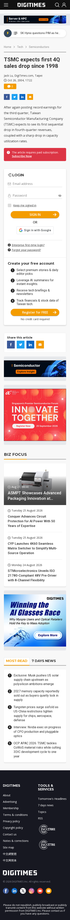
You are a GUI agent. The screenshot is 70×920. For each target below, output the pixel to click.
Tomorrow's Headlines (52, 799)
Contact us (10, 834)
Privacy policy (11, 821)
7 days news (45, 805)
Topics (42, 812)
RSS (40, 818)
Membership (11, 808)
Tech (20, 46)
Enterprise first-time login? (28, 245)
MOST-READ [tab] (16, 661)
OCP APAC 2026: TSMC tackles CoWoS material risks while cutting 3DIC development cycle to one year (37, 749)
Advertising (10, 802)
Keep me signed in (24, 205)
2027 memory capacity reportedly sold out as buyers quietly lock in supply (36, 695)
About (6, 795)
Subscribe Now (22, 156)
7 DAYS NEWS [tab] (44, 661)
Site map (8, 847)
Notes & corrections (16, 841)
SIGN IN (35, 214)
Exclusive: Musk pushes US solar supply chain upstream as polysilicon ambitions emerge (36, 680)
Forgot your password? (26, 250)
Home (7, 46)
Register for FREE (35, 312)
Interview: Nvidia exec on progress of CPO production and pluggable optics (37, 731)
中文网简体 (10, 860)
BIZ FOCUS (15, 454)
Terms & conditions (15, 815)
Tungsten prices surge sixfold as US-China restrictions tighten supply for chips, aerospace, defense (36, 713)
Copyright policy (13, 828)
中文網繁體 (10, 854)
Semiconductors (39, 46)
